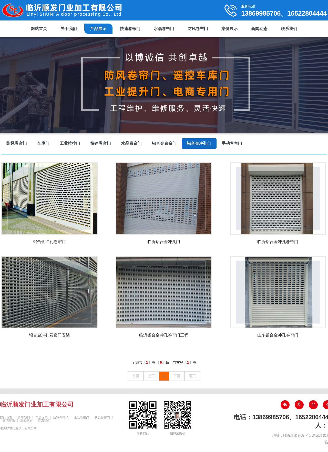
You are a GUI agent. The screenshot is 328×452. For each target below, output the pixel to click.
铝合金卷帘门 (164, 143)
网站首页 (39, 28)
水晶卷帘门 (164, 28)
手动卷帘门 (232, 143)
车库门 (43, 143)
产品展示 (98, 28)
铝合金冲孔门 (199, 143)
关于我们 (68, 28)
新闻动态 (259, 28)
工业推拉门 (70, 143)
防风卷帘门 (198, 28)
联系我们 (289, 28)
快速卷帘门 (130, 28)
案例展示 (229, 28)
